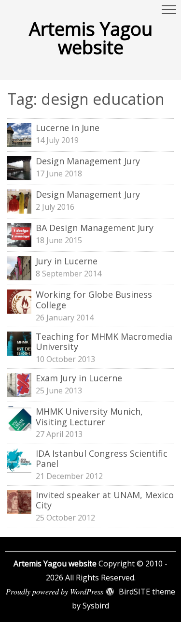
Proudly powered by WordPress (54, 591)
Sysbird (96, 605)
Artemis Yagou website (91, 37)
